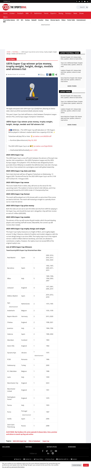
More (5, 17)
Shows (81, 13)
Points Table (71, 20)
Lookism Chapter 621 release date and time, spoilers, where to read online (71, 72)
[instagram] (82, 1)
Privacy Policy (39, 459)
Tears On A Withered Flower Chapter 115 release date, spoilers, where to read (72, 64)
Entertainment (81, 20)
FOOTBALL (15, 52)
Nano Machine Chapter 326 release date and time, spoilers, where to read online (71, 79)
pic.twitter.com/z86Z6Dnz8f (42, 136)
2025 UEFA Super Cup (19, 441)
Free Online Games (9, 20)
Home (5, 13)
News (75, 13)
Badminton (38, 13)
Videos (63, 20)
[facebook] (77, 1)
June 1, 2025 (33, 150)
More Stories (72, 86)
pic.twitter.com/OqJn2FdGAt (43, 146)
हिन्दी (4, 22)
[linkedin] (87, 1)
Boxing (61, 13)
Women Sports (55, 20)
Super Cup (46, 441)
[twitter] (79, 1)
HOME (8, 52)
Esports (53, 13)
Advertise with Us (63, 459)
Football (20, 13)
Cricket (12, 13)
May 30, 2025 (32, 140)
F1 (31, 13)
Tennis (46, 13)
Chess (47, 20)
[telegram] (53, 453)
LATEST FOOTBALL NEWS (69, 53)
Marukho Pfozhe (12, 74)
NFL (22, 20)
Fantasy (67, 13)
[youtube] (85, 1)
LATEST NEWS (65, 91)
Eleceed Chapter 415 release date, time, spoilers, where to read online (71, 58)
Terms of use (50, 459)
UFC (18, 20)
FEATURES (28, 447)
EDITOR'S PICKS (52, 447)
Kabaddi (33, 20)
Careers (74, 459)
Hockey (27, 20)
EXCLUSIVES (6, 447)
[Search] (87, 7)
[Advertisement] (45, 38)
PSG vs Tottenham (34, 441)
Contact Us (6, 1)
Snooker (40, 20)
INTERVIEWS (72, 447)
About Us (18, 459)
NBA (27, 13)
